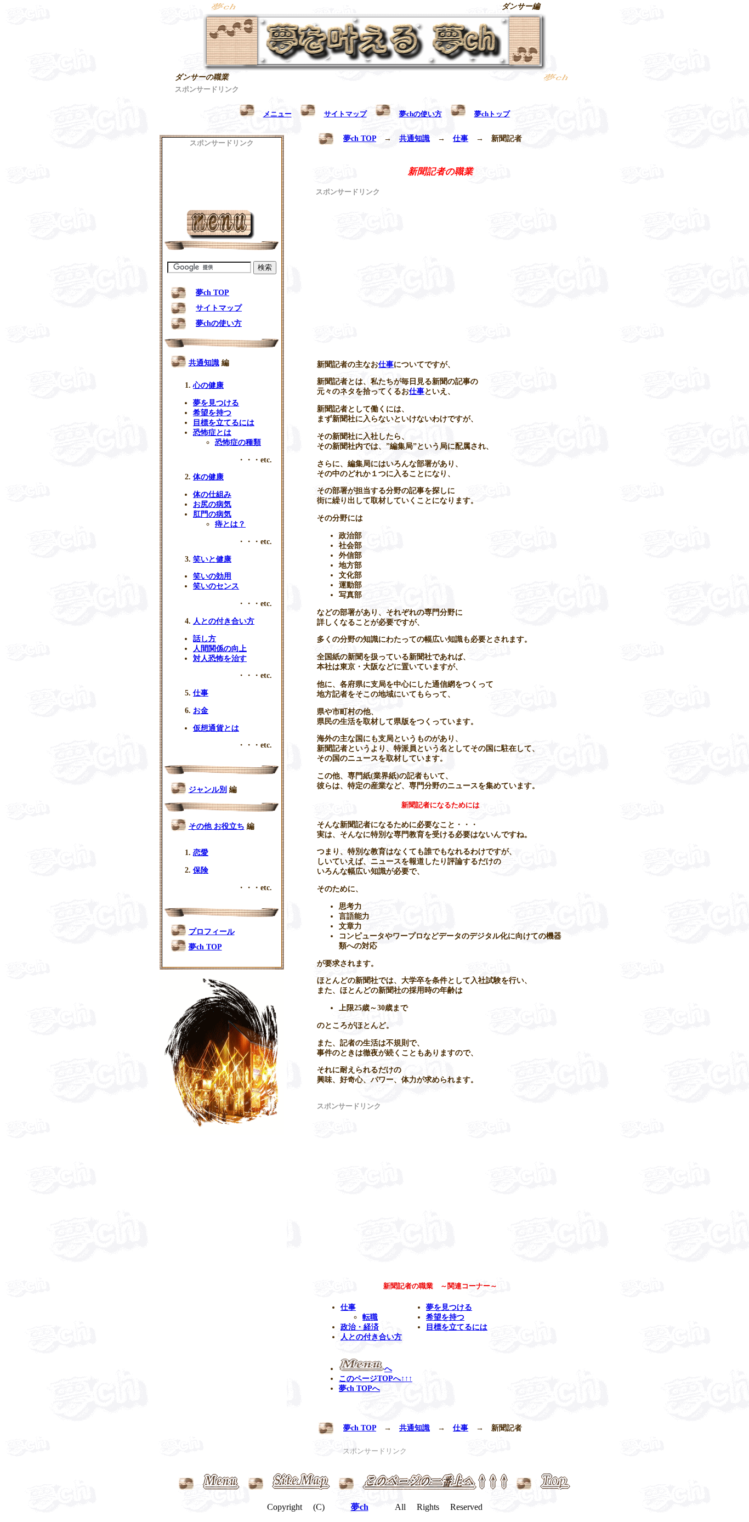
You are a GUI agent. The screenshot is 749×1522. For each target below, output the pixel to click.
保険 (200, 870)
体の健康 (208, 477)
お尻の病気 (212, 504)
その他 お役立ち (217, 826)
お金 (200, 710)
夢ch (359, 1507)
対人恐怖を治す (220, 658)
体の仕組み (212, 494)
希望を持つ (445, 1317)
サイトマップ (219, 308)
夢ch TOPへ (359, 1388)
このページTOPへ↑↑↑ (375, 1378)
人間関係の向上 (220, 648)
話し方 (204, 639)
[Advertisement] (374, 98)
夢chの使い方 (219, 323)
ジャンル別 (208, 789)
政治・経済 (360, 1327)
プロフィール (212, 931)
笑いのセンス (216, 586)
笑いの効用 (212, 576)
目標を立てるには (456, 1327)
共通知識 (414, 138)
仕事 (460, 138)
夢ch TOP (359, 138)
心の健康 (208, 385)
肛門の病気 (212, 514)
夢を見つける (449, 1307)
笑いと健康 (212, 559)
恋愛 (200, 852)
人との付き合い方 (371, 1337)
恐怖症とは (212, 432)
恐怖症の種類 (238, 442)
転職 (370, 1317)
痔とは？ (230, 524)
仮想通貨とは (216, 728)
